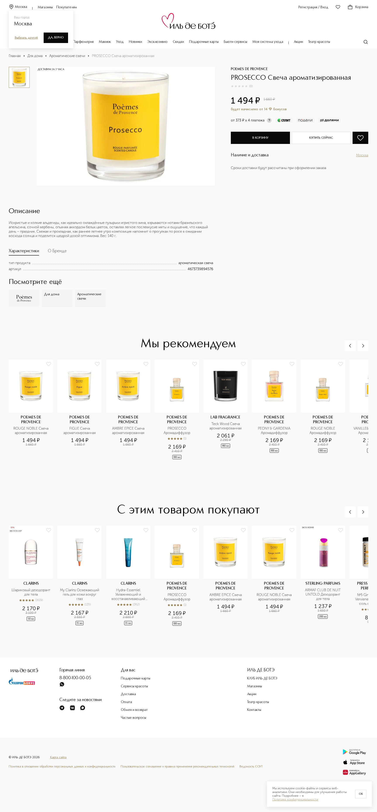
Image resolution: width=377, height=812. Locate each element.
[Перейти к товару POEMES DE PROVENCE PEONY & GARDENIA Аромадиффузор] (276, 409)
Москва (21, 7)
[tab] (24, 252)
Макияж (105, 42)
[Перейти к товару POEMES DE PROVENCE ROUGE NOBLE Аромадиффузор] (325, 409)
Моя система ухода (267, 42)
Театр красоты (319, 42)
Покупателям (66, 7)
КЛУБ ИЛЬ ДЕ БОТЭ (262, 678)
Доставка (128, 694)
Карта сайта (58, 757)
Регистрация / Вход (313, 7)
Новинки (135, 42)
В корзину (260, 137)
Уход (120, 42)
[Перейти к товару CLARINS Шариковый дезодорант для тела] (33, 576)
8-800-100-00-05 (75, 678)
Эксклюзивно (157, 42)
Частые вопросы (133, 718)
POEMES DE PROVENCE (249, 69)
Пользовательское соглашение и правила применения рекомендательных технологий (177, 766)
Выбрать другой (26, 37)
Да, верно (56, 37)
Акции (298, 42)
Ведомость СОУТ (251, 766)
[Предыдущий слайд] (350, 345)
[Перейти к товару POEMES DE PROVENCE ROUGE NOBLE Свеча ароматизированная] (33, 409)
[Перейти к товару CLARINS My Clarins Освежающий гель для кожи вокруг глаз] (81, 576)
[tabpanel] (111, 266)
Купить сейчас (321, 137)
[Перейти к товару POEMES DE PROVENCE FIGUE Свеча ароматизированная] (81, 409)
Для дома (35, 56)
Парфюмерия (83, 42)
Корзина (361, 7)
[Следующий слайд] (362, 345)
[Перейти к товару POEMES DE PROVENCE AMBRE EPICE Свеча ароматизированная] (130, 409)
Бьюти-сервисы (235, 42)
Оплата (126, 702)
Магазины (45, 7)
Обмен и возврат (134, 710)
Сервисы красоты (134, 686)
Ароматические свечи (67, 56)
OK (361, 794)
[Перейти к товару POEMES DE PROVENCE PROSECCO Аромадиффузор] (179, 409)
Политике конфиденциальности (295, 799)
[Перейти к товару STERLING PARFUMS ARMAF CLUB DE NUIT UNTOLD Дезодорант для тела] (325, 576)
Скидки (178, 42)
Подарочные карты (204, 42)
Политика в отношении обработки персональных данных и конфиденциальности (62, 766)
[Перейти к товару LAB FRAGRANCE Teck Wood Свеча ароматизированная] (227, 409)
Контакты (254, 710)
